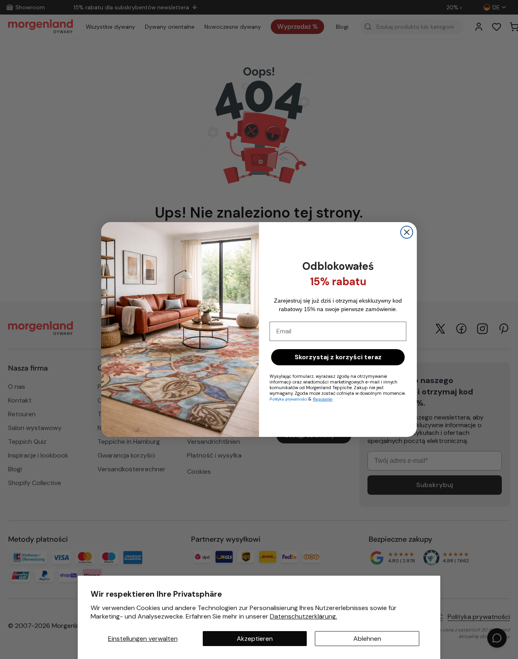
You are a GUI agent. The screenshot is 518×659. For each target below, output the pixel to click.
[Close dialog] (407, 232)
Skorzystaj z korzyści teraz (338, 357)
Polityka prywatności (288, 399)
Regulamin (323, 399)
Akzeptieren (255, 638)
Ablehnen (367, 638)
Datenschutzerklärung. (303, 616)
